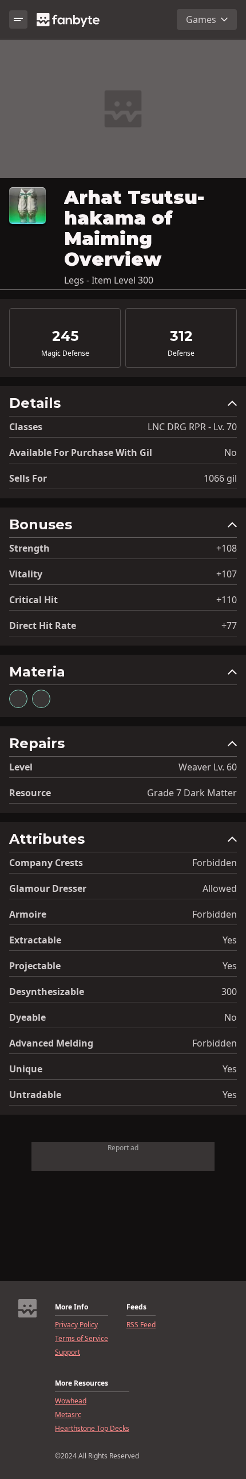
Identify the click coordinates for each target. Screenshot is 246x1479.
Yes (230, 940)
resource (30, 792)
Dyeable (27, 1017)
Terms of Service (81, 1338)
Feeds (136, 1307)
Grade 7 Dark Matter (192, 792)
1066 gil (220, 478)
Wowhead (70, 1401)
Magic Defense (65, 353)
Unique (25, 1069)
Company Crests (46, 862)
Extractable (35, 940)
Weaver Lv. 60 (207, 767)
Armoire (27, 914)
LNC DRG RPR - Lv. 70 (192, 426)
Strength (29, 548)
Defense (181, 353)
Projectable (35, 965)
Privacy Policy (76, 1324)
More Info (71, 1307)
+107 (226, 574)
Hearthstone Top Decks (92, 1428)
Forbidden (214, 862)
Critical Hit (33, 599)
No (230, 452)
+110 (226, 599)
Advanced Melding (51, 1043)
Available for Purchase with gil (80, 452)
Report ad (123, 1147)
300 (229, 991)
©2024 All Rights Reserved (97, 1456)
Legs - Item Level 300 (108, 280)
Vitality (25, 574)
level (21, 767)
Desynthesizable (46, 991)
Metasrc (68, 1414)
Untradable (35, 1094)
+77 (229, 625)
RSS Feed (141, 1324)
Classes (25, 426)
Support (67, 1352)
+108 (226, 548)
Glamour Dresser (47, 888)
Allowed (220, 888)
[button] (123, 405)
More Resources (81, 1383)
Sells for (28, 478)
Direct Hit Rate (42, 625)
